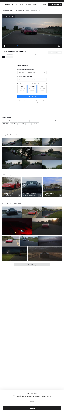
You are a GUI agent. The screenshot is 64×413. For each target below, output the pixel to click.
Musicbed (27, 1)
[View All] (24, 135)
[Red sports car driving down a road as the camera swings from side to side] (12, 142)
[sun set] (13, 124)
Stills (38, 1)
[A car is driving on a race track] (52, 212)
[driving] (10, 121)
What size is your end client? (27, 80)
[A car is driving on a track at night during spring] (14, 253)
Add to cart (33, 96)
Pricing (34, 4)
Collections (28, 4)
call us (38, 100)
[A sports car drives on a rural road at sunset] (32, 142)
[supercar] (22, 124)
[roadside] (54, 121)
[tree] (29, 124)
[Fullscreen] (59, 46)
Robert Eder (10, 10)
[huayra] (33, 121)
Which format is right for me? (39, 84)
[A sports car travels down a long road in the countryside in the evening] (50, 241)
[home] (8, 4)
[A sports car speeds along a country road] (17, 153)
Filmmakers (4, 10)
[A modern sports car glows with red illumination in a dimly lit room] (17, 226)
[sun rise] (5, 124)
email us (43, 100)
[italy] (39, 121)
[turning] (35, 124)
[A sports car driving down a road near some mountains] (45, 253)
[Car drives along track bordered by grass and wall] (29, 241)
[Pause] (5, 46)
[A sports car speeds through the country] (32, 212)
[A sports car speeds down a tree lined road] (52, 164)
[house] (25, 121)
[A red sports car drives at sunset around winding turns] (32, 164)
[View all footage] (17, 203)
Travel (8, 128)
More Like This (10, 16)
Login (44, 4)
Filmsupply (32, 1)
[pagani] (46, 121)
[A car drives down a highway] (11, 241)
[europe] (18, 121)
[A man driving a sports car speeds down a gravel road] (12, 212)
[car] (4, 121)
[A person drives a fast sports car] (52, 142)
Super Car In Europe (19, 10)
